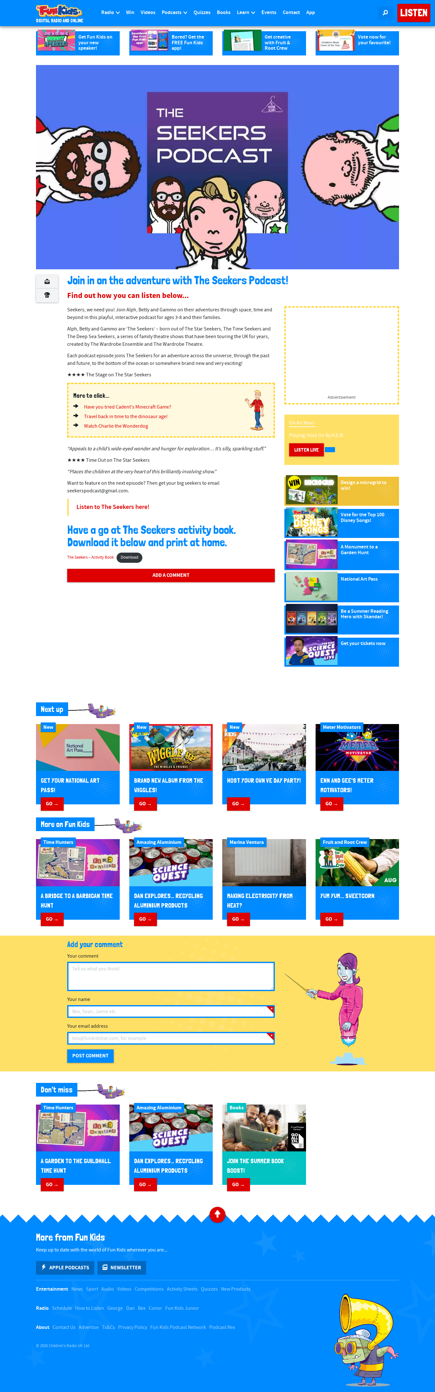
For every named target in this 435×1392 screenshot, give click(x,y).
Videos (148, 12)
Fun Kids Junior (182, 1308)
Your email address (87, 1026)
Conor (155, 1308)
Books (224, 12)
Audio (107, 1289)
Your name (78, 999)
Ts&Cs (108, 1327)
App (310, 12)
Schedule (62, 1308)
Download (129, 557)
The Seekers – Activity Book (90, 557)
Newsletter (126, 1267)
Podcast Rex (222, 1327)
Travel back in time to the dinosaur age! (126, 416)
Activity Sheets (182, 1289)
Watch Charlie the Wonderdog (116, 426)
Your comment (82, 956)
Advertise (89, 1327)
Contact (291, 12)
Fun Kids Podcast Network (178, 1327)
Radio (108, 12)
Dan (130, 1308)
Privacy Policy (132, 1327)
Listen (413, 13)
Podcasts (172, 12)
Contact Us (64, 1327)
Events (268, 12)
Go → (52, 803)
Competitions (149, 1289)
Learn (243, 12)
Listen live (306, 450)
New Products (236, 1289)
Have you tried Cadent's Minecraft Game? (127, 407)
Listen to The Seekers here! (112, 507)
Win (130, 12)
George (115, 1308)
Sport (92, 1289)
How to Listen (89, 1308)
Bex (142, 1308)
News (77, 1289)
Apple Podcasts (69, 1267)
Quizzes (202, 12)
